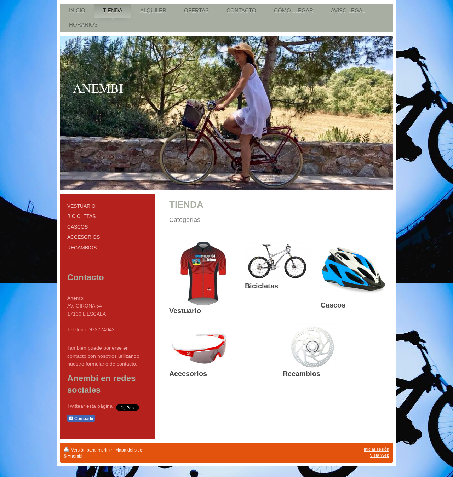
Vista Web (379, 455)
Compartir (83, 418)
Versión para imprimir (91, 450)
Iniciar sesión (376, 449)
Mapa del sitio (128, 450)
